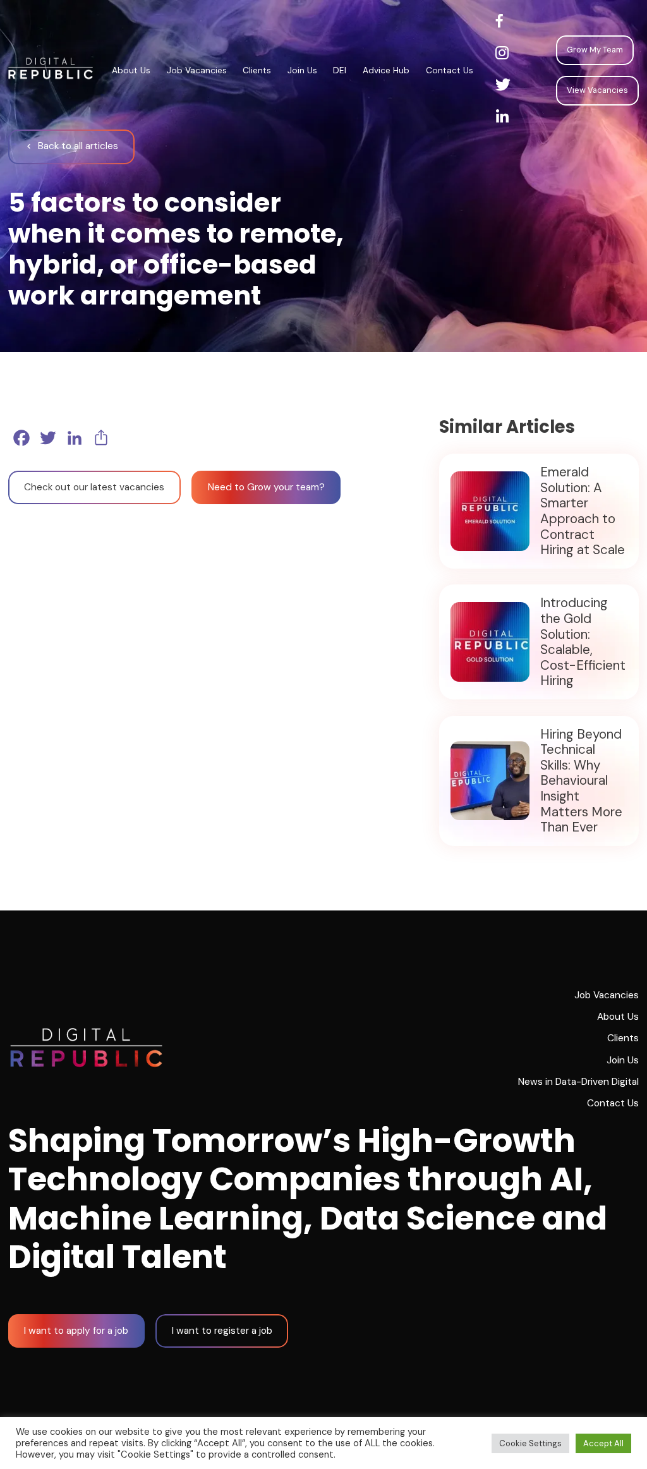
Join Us (302, 70)
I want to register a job (222, 1330)
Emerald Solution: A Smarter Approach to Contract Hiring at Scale (582, 510)
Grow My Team (595, 49)
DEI (339, 70)
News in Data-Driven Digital (578, 1081)
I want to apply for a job (76, 1330)
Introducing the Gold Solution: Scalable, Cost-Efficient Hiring (583, 641)
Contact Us (449, 70)
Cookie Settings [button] (530, 1443)
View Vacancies (597, 90)
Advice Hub (386, 70)
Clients (257, 70)
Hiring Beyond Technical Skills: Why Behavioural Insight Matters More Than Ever (581, 781)
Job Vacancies (197, 70)
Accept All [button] (603, 1443)
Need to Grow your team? (266, 487)
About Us (131, 70)
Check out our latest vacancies (94, 487)
